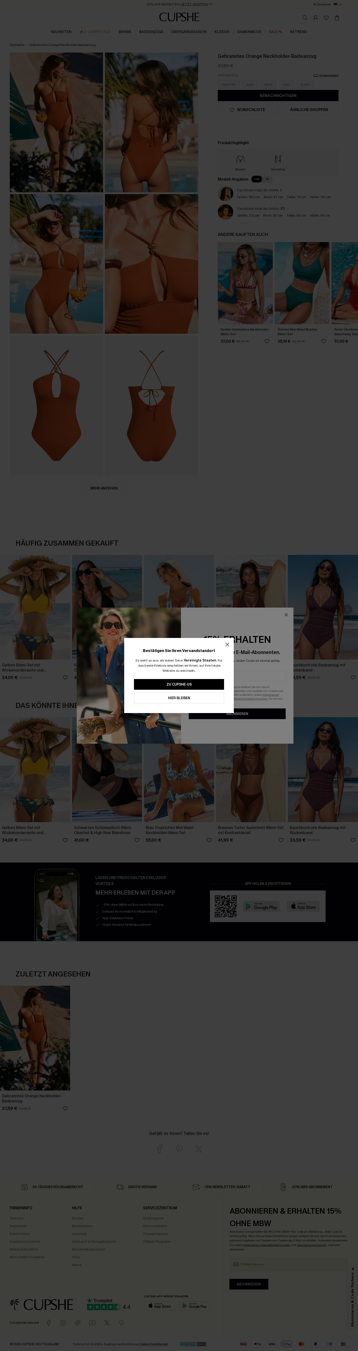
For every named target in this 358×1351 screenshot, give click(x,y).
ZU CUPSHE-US (179, 684)
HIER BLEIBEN (179, 698)
